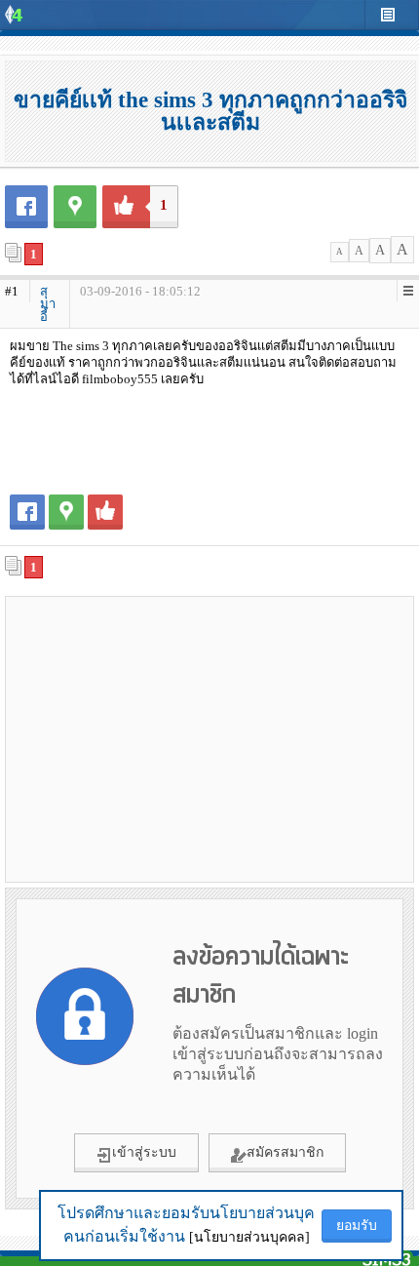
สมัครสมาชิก (285, 1152)
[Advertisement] (209, 738)
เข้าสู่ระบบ (144, 1152)
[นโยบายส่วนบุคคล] (249, 1237)
